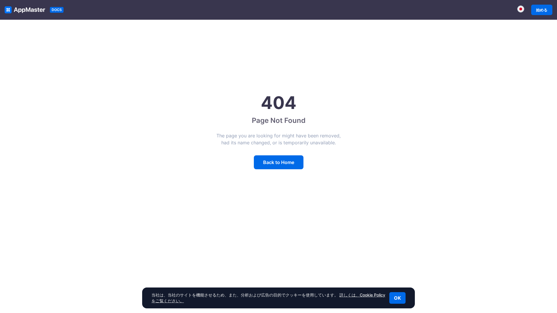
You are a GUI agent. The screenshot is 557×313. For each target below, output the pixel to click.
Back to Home (278, 162)
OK (397, 298)
